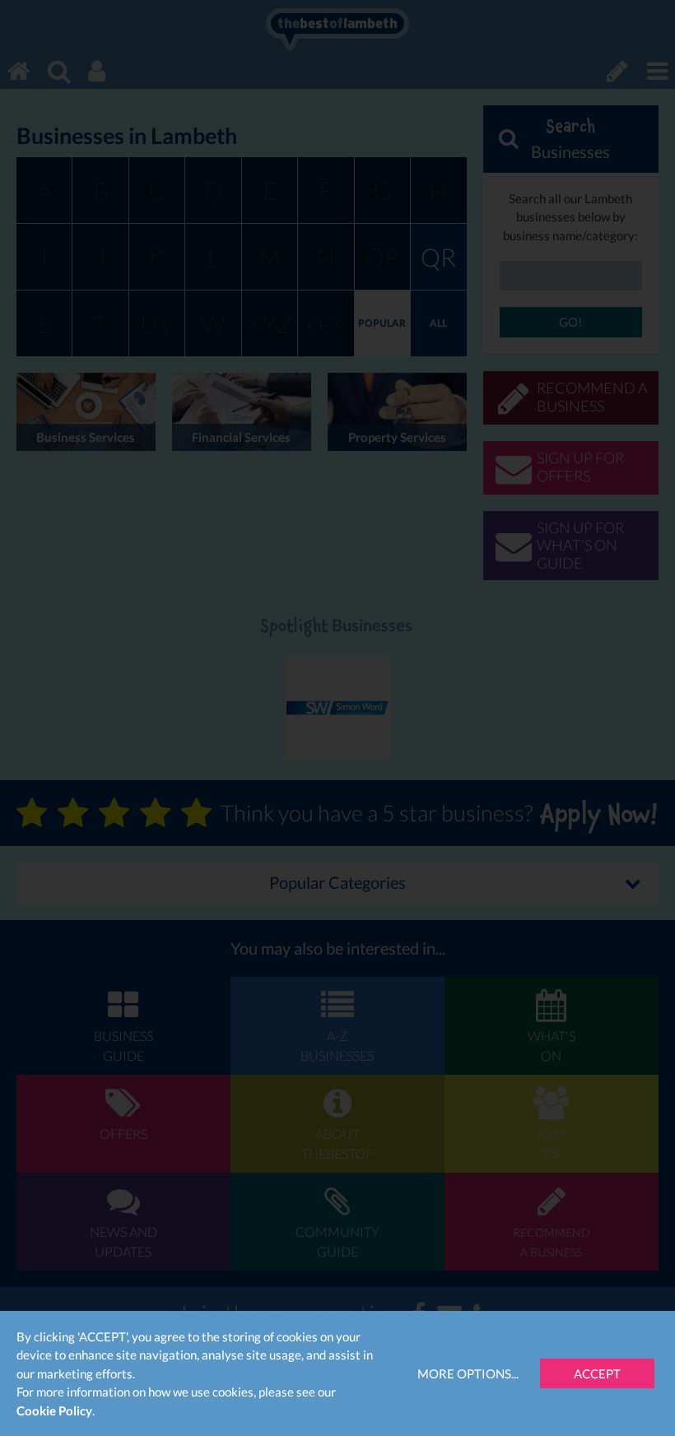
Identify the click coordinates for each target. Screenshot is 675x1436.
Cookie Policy (54, 1410)
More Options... (468, 1373)
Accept (597, 1373)
